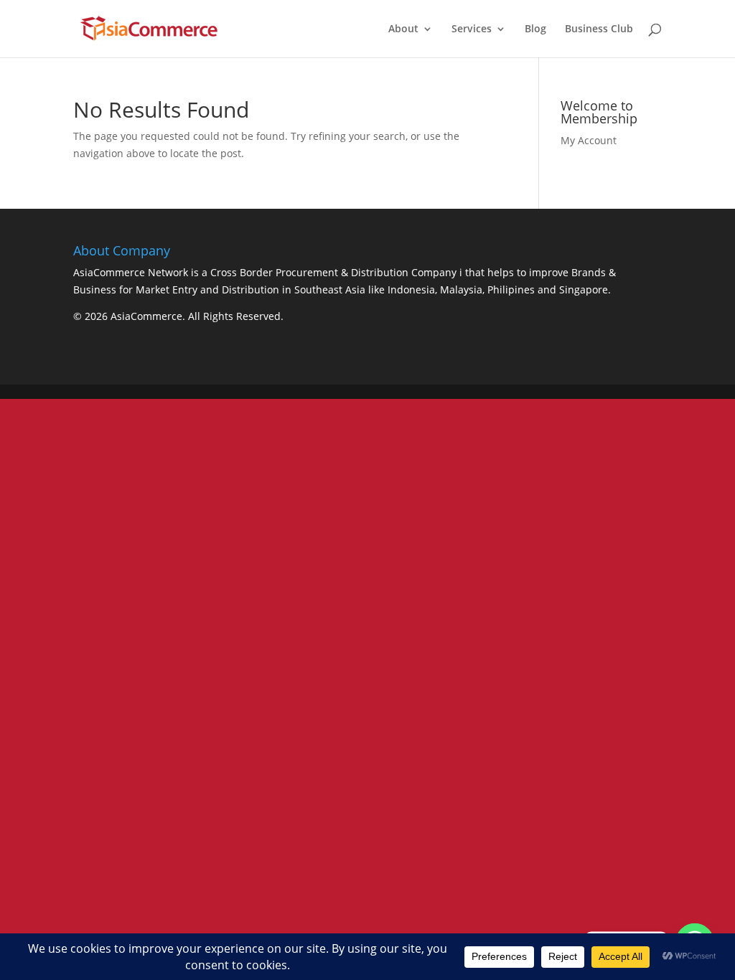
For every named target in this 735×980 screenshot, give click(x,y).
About (403, 29)
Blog (535, 29)
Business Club (599, 29)
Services (471, 29)
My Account (589, 140)
